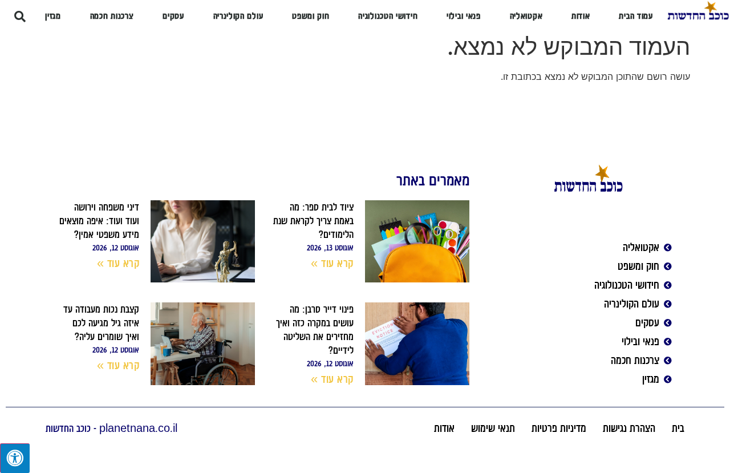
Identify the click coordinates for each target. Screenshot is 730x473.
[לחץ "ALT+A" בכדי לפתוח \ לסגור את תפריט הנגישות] (15, 458)
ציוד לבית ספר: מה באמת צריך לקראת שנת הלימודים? (313, 220)
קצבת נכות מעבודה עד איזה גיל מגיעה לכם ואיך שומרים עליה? (101, 323)
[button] (20, 16)
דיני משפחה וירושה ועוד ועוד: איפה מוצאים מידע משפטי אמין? (99, 220)
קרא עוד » (332, 263)
